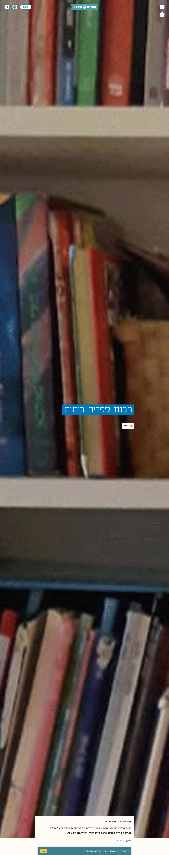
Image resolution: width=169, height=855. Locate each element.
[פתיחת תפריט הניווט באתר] (162, 7)
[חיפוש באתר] (162, 14)
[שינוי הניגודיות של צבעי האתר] (6, 7)
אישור (43, 851)
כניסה (25, 7)
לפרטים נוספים (90, 851)
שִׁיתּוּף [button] (126, 426)
